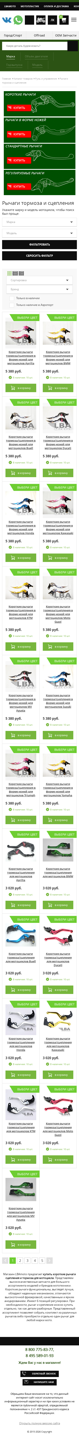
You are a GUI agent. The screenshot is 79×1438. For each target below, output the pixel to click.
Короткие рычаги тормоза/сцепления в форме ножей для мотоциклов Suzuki (58, 701)
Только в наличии (28, 298)
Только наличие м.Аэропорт (34, 305)
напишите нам (44, 1382)
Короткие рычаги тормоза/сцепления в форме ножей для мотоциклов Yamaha (58, 789)
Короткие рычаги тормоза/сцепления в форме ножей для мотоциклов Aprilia (21, 357)
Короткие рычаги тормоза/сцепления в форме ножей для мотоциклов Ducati (58, 442)
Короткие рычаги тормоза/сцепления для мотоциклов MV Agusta (21, 1214)
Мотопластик (30, 6)
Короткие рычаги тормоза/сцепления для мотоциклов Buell (21, 957)
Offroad (39, 35)
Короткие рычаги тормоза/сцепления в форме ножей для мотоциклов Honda (21, 527)
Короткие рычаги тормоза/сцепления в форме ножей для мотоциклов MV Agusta (21, 702)
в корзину (24, 388)
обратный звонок (44, 1373)
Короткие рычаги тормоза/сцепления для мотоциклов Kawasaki (58, 1044)
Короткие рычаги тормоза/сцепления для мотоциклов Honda (21, 1044)
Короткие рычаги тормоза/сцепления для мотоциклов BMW (58, 872)
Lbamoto (10, 6)
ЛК (52, 20)
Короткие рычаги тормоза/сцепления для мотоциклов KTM (20, 1127)
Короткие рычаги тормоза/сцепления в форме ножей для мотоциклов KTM (21, 612)
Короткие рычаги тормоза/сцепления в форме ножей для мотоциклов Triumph (21, 789)
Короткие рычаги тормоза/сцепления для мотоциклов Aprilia (21, 874)
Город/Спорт (13, 35)
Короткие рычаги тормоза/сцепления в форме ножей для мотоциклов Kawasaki (58, 527)
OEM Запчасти (65, 35)
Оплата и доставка (56, 6)
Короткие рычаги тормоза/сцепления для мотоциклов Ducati (58, 959)
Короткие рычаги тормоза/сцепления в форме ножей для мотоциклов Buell (21, 442)
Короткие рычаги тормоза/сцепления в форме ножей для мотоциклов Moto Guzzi (58, 614)
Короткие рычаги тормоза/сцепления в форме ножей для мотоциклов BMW (58, 357)
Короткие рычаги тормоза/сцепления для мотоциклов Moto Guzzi (58, 1129)
